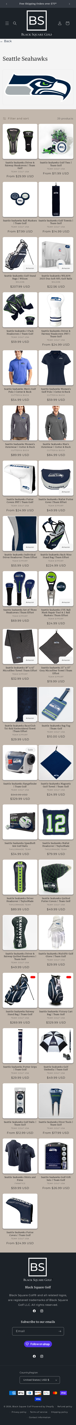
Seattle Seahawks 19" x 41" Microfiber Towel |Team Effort (20, 669)
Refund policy (64, 1406)
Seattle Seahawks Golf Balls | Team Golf (20, 1123)
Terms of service (39, 1412)
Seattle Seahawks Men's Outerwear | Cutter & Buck (56, 445)
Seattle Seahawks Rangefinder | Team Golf (20, 785)
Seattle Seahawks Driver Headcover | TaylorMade (20, 899)
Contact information (40, 1417)
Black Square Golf (22, 1406)
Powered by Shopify (43, 1406)
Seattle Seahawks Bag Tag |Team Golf (56, 727)
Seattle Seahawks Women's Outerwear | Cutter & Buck (20, 445)
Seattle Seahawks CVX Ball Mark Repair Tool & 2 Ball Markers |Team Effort (56, 612)
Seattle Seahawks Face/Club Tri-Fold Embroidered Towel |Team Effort (20, 728)
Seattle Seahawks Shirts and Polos (20, 1178)
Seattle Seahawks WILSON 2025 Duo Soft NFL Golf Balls (56, 277)
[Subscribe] (60, 1331)
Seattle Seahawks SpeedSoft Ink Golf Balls (20, 844)
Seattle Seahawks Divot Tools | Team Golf (56, 1123)
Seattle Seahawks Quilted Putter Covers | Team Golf (56, 899)
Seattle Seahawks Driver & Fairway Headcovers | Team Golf (20, 165)
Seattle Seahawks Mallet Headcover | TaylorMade (55, 844)
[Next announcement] (69, 4)
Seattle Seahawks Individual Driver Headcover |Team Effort (20, 556)
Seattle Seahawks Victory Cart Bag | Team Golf (55, 1013)
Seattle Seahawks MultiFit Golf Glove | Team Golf (56, 955)
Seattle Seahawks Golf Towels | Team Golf (56, 222)
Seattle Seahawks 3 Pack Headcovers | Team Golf (20, 332)
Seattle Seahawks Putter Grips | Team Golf (20, 1068)
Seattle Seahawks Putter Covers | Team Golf (20, 1234)
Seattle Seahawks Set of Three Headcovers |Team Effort (20, 611)
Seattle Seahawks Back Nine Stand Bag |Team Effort (56, 556)
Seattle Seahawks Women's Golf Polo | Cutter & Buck (56, 390)
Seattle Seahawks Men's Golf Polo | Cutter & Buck (20, 390)
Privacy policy (19, 1412)
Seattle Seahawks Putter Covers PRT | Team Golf (20, 500)
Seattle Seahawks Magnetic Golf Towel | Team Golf (56, 785)
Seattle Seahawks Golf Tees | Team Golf (56, 164)
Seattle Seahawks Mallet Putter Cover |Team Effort (56, 500)
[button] (7, 23)
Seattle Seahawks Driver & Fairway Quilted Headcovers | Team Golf (20, 956)
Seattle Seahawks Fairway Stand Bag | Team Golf (20, 1013)
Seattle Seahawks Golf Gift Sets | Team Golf (56, 1178)
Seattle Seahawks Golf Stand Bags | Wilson (20, 277)
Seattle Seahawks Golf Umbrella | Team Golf (56, 1068)
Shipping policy (59, 1412)
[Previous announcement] (6, 4)
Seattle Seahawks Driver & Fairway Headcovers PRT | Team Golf (56, 334)
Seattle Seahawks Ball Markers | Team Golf (20, 222)
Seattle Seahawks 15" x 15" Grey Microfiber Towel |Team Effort (56, 670)
